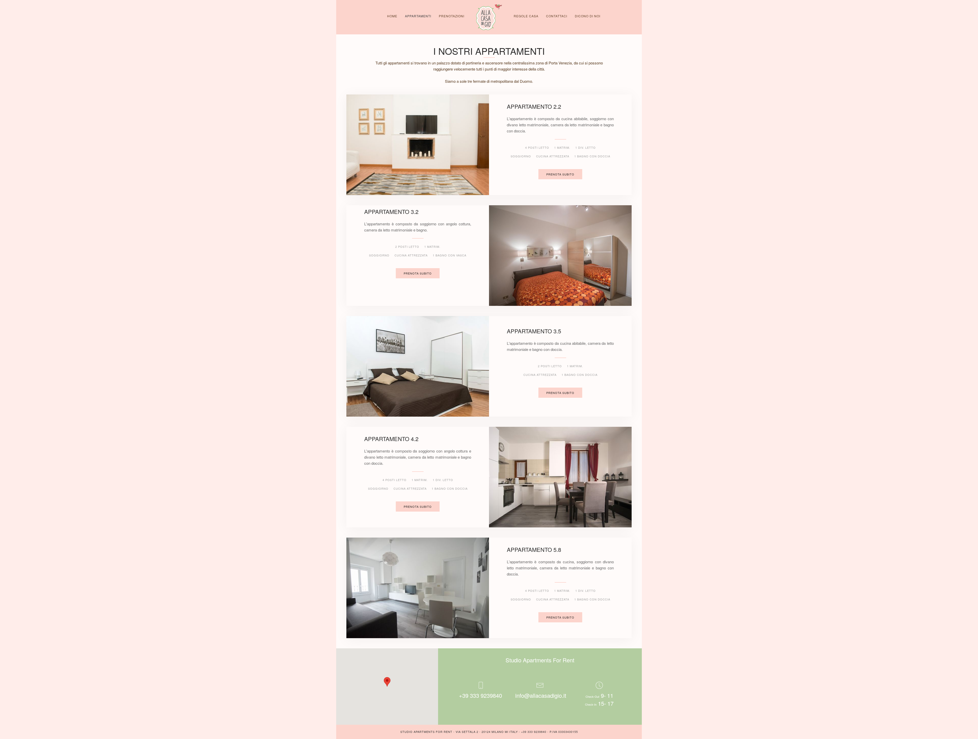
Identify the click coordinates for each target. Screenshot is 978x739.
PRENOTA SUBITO (560, 174)
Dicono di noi (587, 16)
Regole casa (526, 16)
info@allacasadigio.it (540, 695)
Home (392, 16)
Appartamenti (418, 16)
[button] (387, 682)
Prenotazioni (451, 16)
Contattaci (556, 16)
